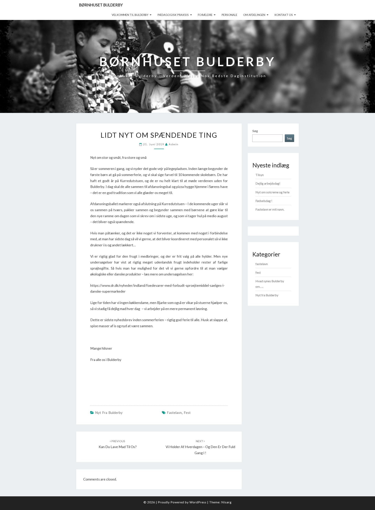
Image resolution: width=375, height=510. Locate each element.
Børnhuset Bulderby (101, 5)
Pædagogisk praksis (173, 14)
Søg (255, 131)
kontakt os (283, 14)
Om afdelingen (254, 14)
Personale (229, 14)
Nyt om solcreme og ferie (272, 192)
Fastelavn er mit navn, (269, 209)
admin (174, 144)
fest (187, 412)
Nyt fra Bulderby (108, 412)
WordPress (197, 502)
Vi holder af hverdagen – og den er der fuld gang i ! (200, 447)
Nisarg (226, 502)
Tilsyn (259, 175)
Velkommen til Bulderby (130, 14)
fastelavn (174, 412)
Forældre (205, 14)
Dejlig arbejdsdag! (267, 183)
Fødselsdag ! (263, 201)
